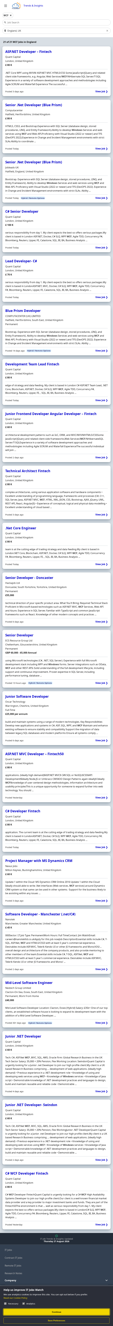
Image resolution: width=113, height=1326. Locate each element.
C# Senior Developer (21, 211)
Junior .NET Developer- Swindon (31, 1105)
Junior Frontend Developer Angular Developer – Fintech (51, 413)
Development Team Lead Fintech (32, 364)
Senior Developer (19, 635)
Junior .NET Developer (23, 1036)
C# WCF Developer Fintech (26, 1173)
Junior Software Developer (27, 696)
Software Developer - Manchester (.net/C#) (40, 914)
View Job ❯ (101, 91)
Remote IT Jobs (13, 1265)
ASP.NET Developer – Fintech (28, 51)
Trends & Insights (33, 5)
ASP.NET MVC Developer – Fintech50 (34, 754)
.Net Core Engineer (20, 528)
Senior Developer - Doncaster (29, 577)
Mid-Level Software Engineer (29, 982)
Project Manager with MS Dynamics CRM (38, 860)
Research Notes (13, 1273)
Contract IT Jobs (13, 1257)
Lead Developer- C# (21, 261)
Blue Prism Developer (23, 310)
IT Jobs (8, 1250)
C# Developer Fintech (22, 811)
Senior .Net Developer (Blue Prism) (33, 105)
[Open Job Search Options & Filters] (5, 6)
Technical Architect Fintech (27, 471)
